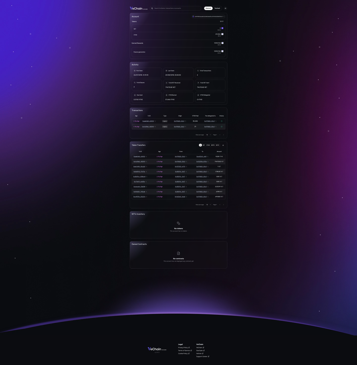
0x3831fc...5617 (180, 171)
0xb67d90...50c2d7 (139, 166)
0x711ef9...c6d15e (139, 181)
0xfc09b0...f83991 (148, 126)
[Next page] (223, 134)
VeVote (198, 353)
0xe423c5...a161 (201, 156)
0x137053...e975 (180, 166)
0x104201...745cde (139, 191)
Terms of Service (184, 350)
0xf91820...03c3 (179, 121)
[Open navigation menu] (225, 8)
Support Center (201, 356)
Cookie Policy (183, 353)
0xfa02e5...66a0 (180, 197)
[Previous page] (220, 134)
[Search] (152, 8)
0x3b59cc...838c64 (139, 176)
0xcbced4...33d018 (139, 186)
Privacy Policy (183, 348)
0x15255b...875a (201, 161)
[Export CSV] (223, 145)
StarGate (199, 350)
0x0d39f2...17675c (139, 171)
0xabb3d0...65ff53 (148, 121)
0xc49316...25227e (139, 197)
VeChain (199, 348)
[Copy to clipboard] (223, 16)
